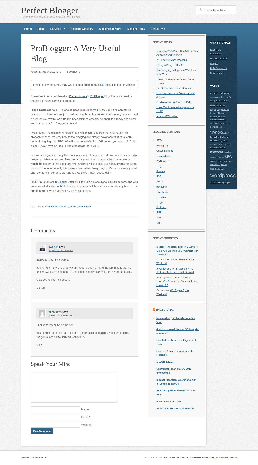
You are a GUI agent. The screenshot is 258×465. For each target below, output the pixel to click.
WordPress (222, 457)
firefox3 (213, 137)
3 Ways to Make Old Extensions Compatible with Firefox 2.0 (177, 250)
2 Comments (73, 71)
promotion (57, 206)
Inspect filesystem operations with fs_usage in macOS (176, 381)
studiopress (227, 160)
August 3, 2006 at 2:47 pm (61, 315)
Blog (158, 166)
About (41, 29)
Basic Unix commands (216, 51)
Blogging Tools (136, 29)
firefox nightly (216, 140)
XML (158, 217)
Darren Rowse (78, 96)
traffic (73, 206)
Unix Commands (218, 68)
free (220, 144)
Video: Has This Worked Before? (175, 408)
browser (222, 116)
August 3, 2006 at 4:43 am (61, 250)
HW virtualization (219, 58)
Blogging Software (110, 29)
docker (228, 123)
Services (54, 29)
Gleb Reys (55, 71)
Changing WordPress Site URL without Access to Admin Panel (177, 52)
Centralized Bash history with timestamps (173, 370)
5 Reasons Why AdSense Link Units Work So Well (175, 270)
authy (212, 100)
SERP (159, 181)
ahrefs (228, 97)
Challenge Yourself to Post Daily (174, 102)
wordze (215, 181)
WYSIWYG (162, 161)
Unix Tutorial (216, 72)
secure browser (217, 157)
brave (226, 109)
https (229, 144)
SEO (66, 206)
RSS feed (104, 85)
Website (86, 425)
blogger (220, 109)
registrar (227, 151)
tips (212, 168)
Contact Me (158, 29)
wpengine (226, 182)
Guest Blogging (164, 150)
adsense (225, 93)
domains (214, 126)
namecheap (215, 147)
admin (216, 93)
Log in (233, 457)
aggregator (162, 145)
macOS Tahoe (164, 362)
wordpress (84, 206)
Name (85, 409)
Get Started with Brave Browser (173, 88)
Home (28, 29)
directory (220, 123)
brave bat (214, 113)
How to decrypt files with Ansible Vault (175, 320)
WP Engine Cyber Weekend (171, 59)
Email (84, 417)
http (224, 144)
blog (47, 206)
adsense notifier (217, 97)
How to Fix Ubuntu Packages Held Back (176, 341)
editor (220, 126)
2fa (211, 93)
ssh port (214, 63)
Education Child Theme (176, 457)
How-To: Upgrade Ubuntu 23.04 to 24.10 (175, 392)
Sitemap (160, 171)
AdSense (161, 207)
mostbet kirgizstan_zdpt (169, 246)
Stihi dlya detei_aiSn (167, 277)
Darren (54, 247)
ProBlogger (97, 96)
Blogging (161, 197)
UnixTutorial (165, 310)
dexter (213, 123)
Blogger (160, 202)
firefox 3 (225, 132)
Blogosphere (163, 156)
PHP (158, 212)
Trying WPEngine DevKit (169, 65)
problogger (216, 151)
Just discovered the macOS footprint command (177, 331)
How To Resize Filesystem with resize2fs (174, 352)
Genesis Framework (203, 457)
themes (224, 164)
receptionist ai (164, 268)
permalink (161, 186)
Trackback (162, 192)
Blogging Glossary (82, 29)
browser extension (218, 119)
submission (215, 164)
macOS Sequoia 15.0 (168, 401)
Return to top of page (33, 457)
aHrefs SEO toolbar (167, 116)
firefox (216, 132)
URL (158, 222)
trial (222, 168)
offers (223, 147)
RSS (158, 176)
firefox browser (224, 137)
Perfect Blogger (49, 10)
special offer (215, 160)
